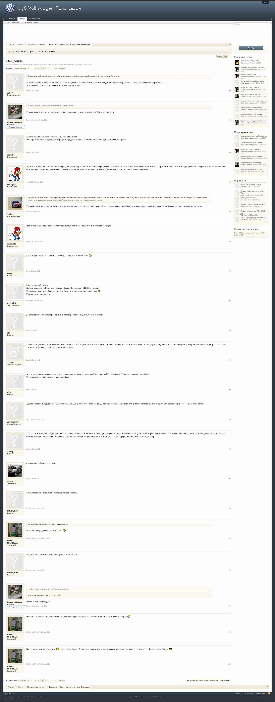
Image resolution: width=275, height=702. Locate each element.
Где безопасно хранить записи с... (252, 67)
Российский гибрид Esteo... (250, 61)
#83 (230, 152)
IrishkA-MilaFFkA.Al (12, 542)
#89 (230, 330)
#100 (229, 664)
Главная (12, 18)
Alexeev (243, 200)
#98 (230, 606)
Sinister (10, 214)
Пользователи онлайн (246, 229)
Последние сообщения (30, 22)
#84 (230, 182)
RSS (269, 693)
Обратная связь (240, 693)
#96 (230, 538)
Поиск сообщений (12, 22)
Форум (22, 19)
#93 (230, 449)
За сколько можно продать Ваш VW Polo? (31, 51)
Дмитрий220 (12, 422)
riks (9, 392)
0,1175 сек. (139, 697)
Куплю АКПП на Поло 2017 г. (250, 184)
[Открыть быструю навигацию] (230, 44)
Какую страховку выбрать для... (252, 81)
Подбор (219, 56)
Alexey (10, 451)
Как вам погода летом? (248, 74)
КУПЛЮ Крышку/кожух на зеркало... (253, 218)
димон (10, 481)
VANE (242, 215)
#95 (230, 508)
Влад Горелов (245, 83)
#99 (230, 632)
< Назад (23, 69)
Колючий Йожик (14, 122)
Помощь (250, 693)
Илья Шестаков (246, 103)
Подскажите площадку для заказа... (253, 121)
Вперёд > (61, 69)
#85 (230, 212)
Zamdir (10, 362)
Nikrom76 (243, 220)
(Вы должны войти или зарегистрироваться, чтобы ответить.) (209, 680)
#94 (230, 479)
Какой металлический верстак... (252, 114)
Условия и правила (264, 697)
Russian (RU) (9, 693)
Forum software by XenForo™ (24, 697)
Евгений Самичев (246, 110)
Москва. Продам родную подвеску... (253, 204)
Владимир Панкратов (248, 69)
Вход (265, 2)
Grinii (242, 63)
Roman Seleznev (246, 96)
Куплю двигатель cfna (248, 198)
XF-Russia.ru (16, 699)
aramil (10, 155)
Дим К (10, 93)
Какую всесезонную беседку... (251, 94)
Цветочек (78, 64)
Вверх (264, 693)
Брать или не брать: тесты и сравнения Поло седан (37, 64)
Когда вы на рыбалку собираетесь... (253, 101)
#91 (230, 390)
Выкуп (225, 56)
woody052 (11, 184)
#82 (230, 120)
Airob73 (243, 186)
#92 (230, 419)
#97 (230, 570)
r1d (8, 333)
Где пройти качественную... (250, 87)
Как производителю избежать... (251, 107)
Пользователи (34, 18)
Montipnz (243, 206)
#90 (230, 360)
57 (56, 69)
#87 (230, 271)
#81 (230, 90)
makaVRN (11, 303)
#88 (230, 301)
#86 (230, 241)
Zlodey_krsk (244, 195)
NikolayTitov (12, 511)
